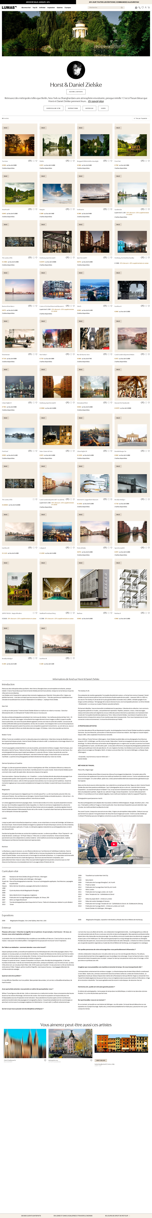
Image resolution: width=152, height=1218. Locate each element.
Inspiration (51, 7)
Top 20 (35, 7)
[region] (76, 1048)
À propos (68, 7)
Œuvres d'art (26, 7)
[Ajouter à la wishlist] (36, 161)
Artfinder (42, 7)
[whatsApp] (136, 8)
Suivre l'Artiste (76, 91)
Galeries (60, 7)
